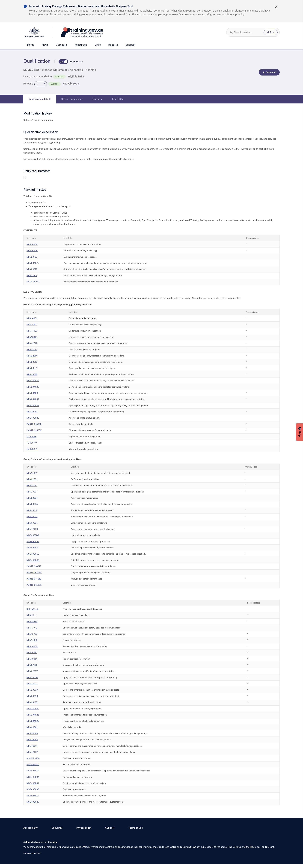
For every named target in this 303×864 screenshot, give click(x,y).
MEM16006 (32, 244)
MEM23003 (32, 492)
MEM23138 (32, 374)
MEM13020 (32, 634)
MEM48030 (32, 529)
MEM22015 (32, 362)
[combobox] (247, 32)
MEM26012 (32, 516)
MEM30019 (32, 412)
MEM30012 (32, 269)
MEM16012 (32, 337)
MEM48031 (32, 746)
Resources (80, 44)
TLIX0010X (32, 443)
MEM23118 (32, 368)
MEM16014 (32, 659)
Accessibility (30, 827)
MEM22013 (32, 349)
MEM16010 (32, 652)
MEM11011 (31, 615)
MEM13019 (32, 628)
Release (28, 83)
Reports (113, 44)
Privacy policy (83, 827)
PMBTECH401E (34, 566)
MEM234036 (33, 393)
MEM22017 (32, 485)
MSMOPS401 (33, 764)
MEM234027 (33, 263)
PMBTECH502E (34, 424)
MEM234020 (33, 380)
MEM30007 (32, 523)
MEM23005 (32, 504)
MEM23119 (32, 510)
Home (30, 44)
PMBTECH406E (34, 572)
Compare (61, 44)
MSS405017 (33, 771)
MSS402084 (33, 535)
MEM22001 (32, 479)
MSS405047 (33, 802)
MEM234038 (33, 405)
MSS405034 (33, 777)
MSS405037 (33, 783)
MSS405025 (33, 418)
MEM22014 (32, 356)
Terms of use (135, 827)
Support (130, 44)
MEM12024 (32, 621)
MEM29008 (32, 739)
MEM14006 (32, 640)
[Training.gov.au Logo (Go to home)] (77, 32)
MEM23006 (32, 677)
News (45, 44)
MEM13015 (32, 275)
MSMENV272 (33, 282)
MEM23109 (32, 702)
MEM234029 (33, 721)
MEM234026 (33, 387)
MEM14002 (32, 324)
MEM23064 (32, 696)
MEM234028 (33, 715)
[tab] (39, 99)
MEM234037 (33, 399)
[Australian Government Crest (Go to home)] (37, 32)
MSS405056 (33, 554)
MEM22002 (32, 665)
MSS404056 (33, 541)
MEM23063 (32, 690)
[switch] (63, 61)
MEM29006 (32, 733)
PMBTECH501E (34, 579)
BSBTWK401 (33, 609)
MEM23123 (32, 257)
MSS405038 (33, 789)
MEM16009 (32, 646)
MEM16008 (32, 250)
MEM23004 (32, 498)
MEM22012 (32, 343)
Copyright (56, 827)
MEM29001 (32, 727)
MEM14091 (32, 473)
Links (98, 44)
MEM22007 (32, 671)
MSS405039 (33, 796)
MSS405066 (33, 560)
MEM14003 (32, 331)
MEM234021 (33, 708)
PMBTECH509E (34, 585)
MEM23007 (32, 684)
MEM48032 (32, 752)
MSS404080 (33, 548)
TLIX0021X (32, 449)
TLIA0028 (31, 436)
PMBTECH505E (34, 430)
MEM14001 (32, 318)
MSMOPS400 (33, 758)
